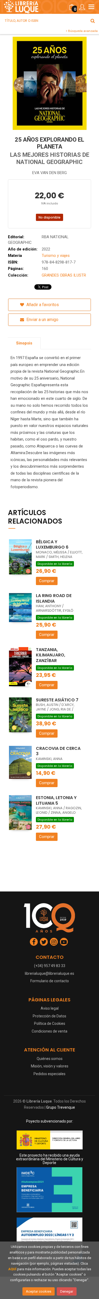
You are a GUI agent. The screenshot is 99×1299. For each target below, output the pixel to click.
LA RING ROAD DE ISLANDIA (54, 598)
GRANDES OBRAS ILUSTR (64, 275)
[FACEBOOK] (34, 942)
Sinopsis (24, 343)
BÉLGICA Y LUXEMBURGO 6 (52, 544)
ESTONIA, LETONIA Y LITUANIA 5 (56, 800)
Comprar (46, 580)
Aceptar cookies (38, 1291)
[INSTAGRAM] (54, 942)
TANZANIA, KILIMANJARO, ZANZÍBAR (50, 655)
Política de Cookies (49, 1023)
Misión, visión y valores (49, 1066)
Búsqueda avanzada (82, 31)
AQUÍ (12, 1269)
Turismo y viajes (56, 255)
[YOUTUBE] (64, 942)
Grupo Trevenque (60, 1107)
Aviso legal (50, 1008)
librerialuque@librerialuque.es (49, 973)
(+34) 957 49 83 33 (49, 966)
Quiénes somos (50, 1059)
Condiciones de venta (49, 1031)
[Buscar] (92, 21)
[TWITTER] (44, 942)
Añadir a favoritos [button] (42, 304)
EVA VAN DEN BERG (49, 172)
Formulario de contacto (49, 981)
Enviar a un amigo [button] (41, 319)
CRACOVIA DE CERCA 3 (58, 751)
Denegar (66, 1291)
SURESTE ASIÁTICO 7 (57, 700)
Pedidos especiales (49, 1074)
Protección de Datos (49, 1016)
